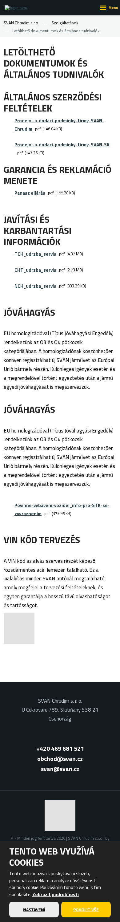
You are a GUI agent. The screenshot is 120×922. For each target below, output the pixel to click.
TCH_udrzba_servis (35, 253)
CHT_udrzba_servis (35, 269)
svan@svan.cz (60, 769)
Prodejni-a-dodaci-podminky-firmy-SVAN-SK (62, 144)
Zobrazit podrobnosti (55, 894)
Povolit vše (86, 909)
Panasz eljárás (29, 192)
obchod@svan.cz (60, 758)
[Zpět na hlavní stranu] (18, 7)
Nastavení (34, 909)
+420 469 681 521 (60, 748)
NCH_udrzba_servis (35, 285)
